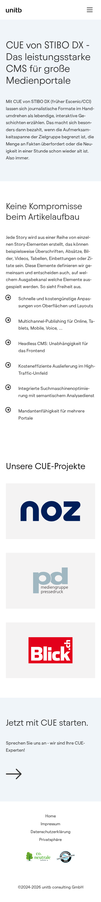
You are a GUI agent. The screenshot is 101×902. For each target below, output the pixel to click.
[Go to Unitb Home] (14, 10)
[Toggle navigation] (89, 10)
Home (50, 816)
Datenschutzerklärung (51, 832)
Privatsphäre (50, 840)
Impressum (50, 824)
